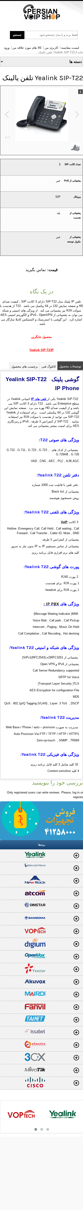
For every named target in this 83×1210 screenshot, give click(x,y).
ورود (6, 47)
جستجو (17, 35)
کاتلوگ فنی (49, 366)
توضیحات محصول (70, 366)
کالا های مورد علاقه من (27, 47)
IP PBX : (51, 603)
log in (76, 792)
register (78, 797)
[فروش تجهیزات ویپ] (41, 12)
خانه (80, 52)
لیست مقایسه (70, 47)
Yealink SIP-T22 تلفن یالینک (56, 52)
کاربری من (51, 47)
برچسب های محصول (24, 366)
